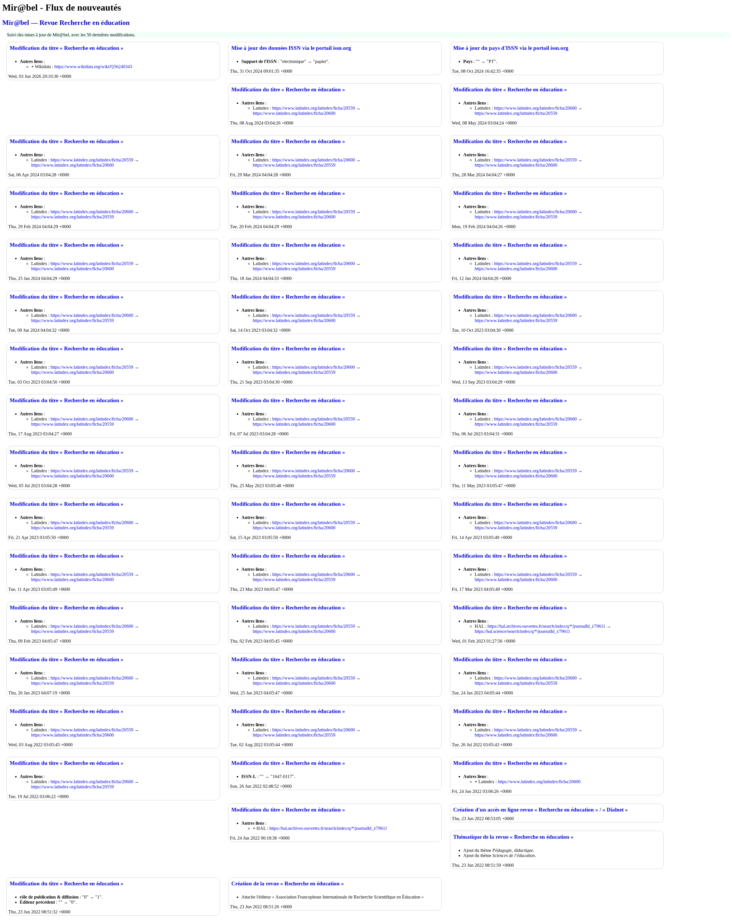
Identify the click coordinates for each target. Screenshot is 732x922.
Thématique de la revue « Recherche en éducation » (513, 837)
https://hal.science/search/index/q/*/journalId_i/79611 (522, 631)
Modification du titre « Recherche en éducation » (67, 48)
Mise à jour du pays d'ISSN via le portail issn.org (510, 48)
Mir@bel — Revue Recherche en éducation (66, 22)
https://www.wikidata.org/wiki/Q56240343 (93, 66)
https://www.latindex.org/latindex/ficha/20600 (294, 113)
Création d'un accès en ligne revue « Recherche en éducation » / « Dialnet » (540, 810)
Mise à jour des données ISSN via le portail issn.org (291, 48)
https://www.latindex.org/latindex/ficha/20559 (313, 108)
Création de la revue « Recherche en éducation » (287, 883)
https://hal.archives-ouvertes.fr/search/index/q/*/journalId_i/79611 (546, 626)
